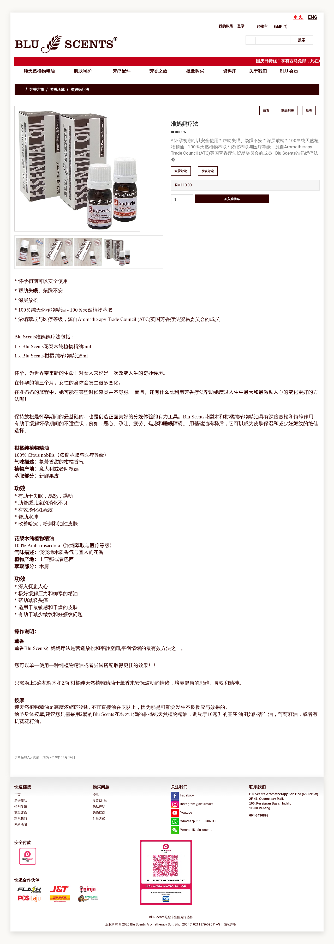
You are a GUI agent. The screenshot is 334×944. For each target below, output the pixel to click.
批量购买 (195, 71)
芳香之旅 (158, 71)
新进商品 (20, 800)
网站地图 (20, 824)
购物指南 (99, 812)
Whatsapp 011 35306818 (198, 821)
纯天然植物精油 (39, 71)
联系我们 (20, 818)
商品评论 (20, 812)
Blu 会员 (288, 71)
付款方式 (99, 818)
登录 (240, 26)
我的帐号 (226, 26)
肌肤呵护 (84, 71)
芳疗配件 (121, 71)
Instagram (196, 804)
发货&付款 (100, 800)
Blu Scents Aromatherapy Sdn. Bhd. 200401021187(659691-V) (175, 924)
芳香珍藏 (57, 89)
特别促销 (20, 806)
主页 (17, 794)
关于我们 (258, 71)
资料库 (230, 71)
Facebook (187, 795)
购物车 (262, 26)
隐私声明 (99, 806)
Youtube (186, 812)
